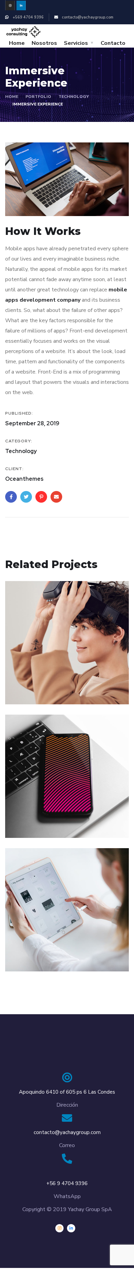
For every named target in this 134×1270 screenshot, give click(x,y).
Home (17, 43)
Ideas (22, 957)
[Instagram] (10, 5)
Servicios (76, 43)
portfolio (38, 96)
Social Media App (47, 813)
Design (23, 690)
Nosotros (44, 43)
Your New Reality (46, 680)
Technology (73, 96)
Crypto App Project (50, 947)
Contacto (113, 43)
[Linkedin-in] (21, 5)
